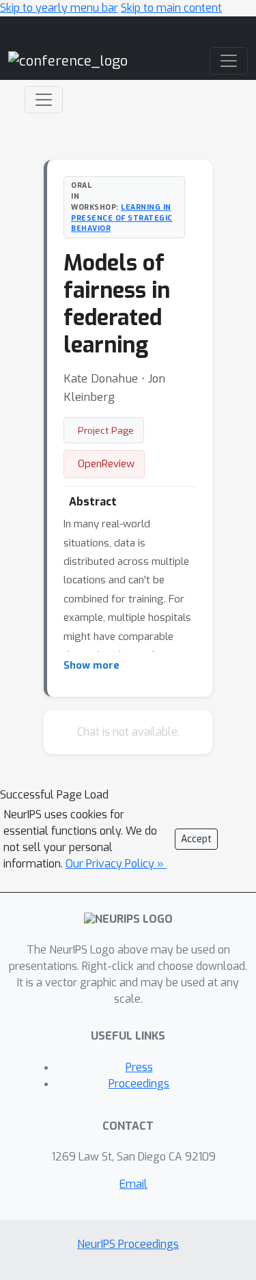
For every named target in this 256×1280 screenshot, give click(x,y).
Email (133, 1184)
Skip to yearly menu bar (59, 8)
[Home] (68, 60)
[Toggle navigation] (44, 99)
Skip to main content (171, 8)
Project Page (106, 430)
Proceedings (139, 1083)
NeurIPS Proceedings (128, 1244)
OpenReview (106, 464)
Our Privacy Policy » (116, 864)
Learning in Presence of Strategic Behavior (122, 218)
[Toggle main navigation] (229, 60)
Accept (196, 839)
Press (139, 1067)
